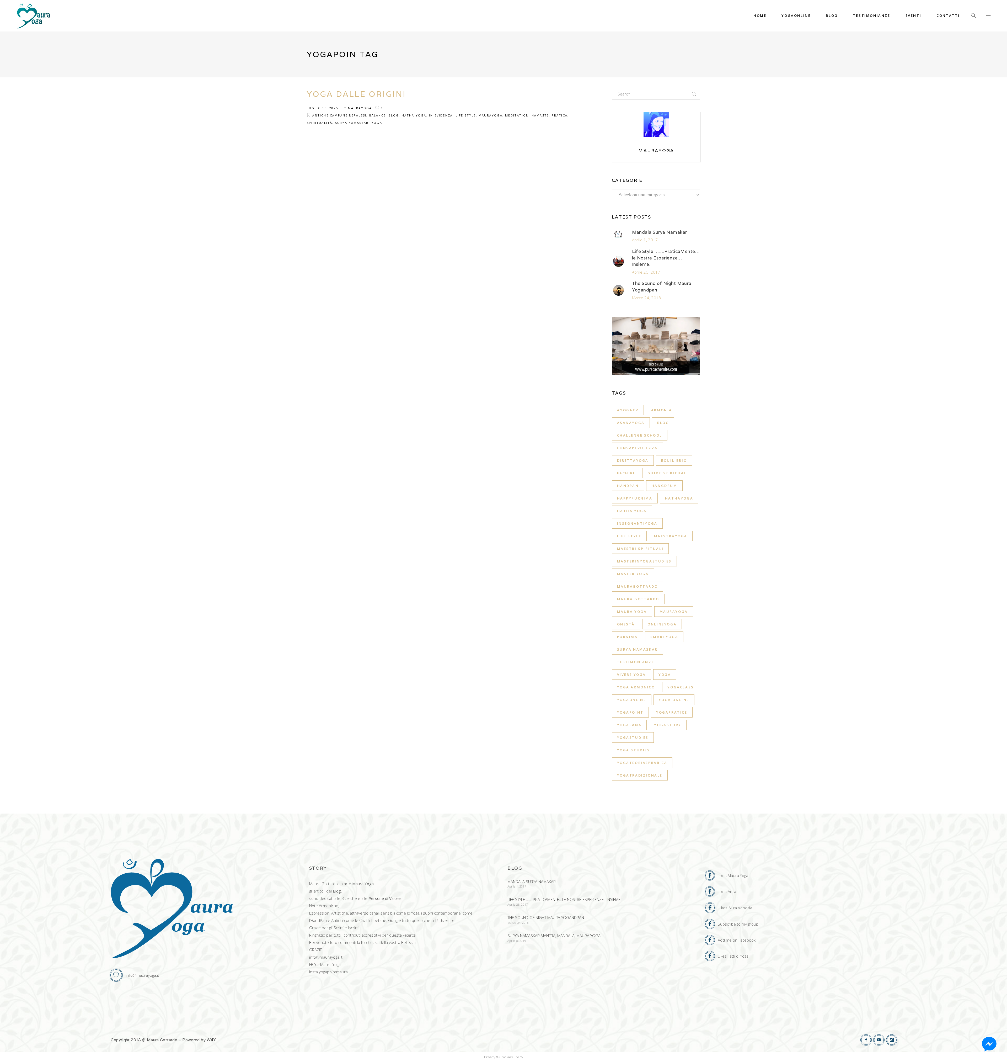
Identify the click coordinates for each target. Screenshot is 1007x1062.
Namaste (540, 115)
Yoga (376, 123)
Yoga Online (674, 699)
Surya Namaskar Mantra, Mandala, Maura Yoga (554, 935)
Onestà (626, 624)
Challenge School (639, 435)
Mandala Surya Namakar (659, 232)
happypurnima (634, 498)
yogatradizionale (640, 775)
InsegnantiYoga (637, 523)
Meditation (517, 115)
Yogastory (667, 725)
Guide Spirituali (667, 473)
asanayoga (631, 422)
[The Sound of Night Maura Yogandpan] (618, 290)
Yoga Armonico (636, 687)
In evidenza (441, 115)
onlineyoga (662, 624)
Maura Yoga (632, 611)
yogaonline (631, 699)
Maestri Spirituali (640, 548)
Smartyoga (664, 636)
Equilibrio (674, 460)
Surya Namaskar (352, 123)
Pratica (559, 115)
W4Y (211, 1039)
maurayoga (674, 611)
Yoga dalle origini (356, 94)
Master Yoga (633, 573)
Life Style (466, 115)
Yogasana (629, 725)
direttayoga (633, 460)
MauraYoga (360, 108)
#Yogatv (628, 410)
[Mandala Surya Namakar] (618, 235)
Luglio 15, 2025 (322, 108)
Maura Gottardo (638, 599)
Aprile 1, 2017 (645, 239)
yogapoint (630, 712)
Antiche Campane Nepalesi (339, 115)
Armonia (661, 410)
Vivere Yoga (631, 674)
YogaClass (680, 687)
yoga (664, 674)
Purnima (627, 636)
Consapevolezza (637, 447)
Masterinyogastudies (644, 561)
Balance (377, 115)
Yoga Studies (633, 750)
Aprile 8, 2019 (516, 941)
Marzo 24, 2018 (646, 297)
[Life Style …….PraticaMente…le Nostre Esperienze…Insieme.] (618, 261)
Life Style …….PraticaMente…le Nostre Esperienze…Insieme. (666, 257)
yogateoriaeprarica (642, 762)
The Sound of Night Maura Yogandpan (545, 917)
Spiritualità (319, 123)
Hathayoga (679, 498)
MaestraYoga (671, 536)
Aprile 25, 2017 (646, 272)
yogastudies (633, 737)
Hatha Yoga (414, 115)
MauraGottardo (637, 586)
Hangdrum (664, 485)
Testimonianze (635, 662)
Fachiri (626, 473)
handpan (628, 485)
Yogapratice (671, 712)
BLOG (393, 115)
